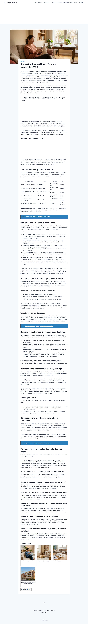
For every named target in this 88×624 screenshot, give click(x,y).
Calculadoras (46, 2)
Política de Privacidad (56, 2)
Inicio (35, 2)
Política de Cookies (68, 2)
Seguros (22, 61)
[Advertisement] (44, 15)
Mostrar (28, 589)
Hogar (39, 2)
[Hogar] (10, 2)
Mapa (75, 2)
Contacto (81, 2)
